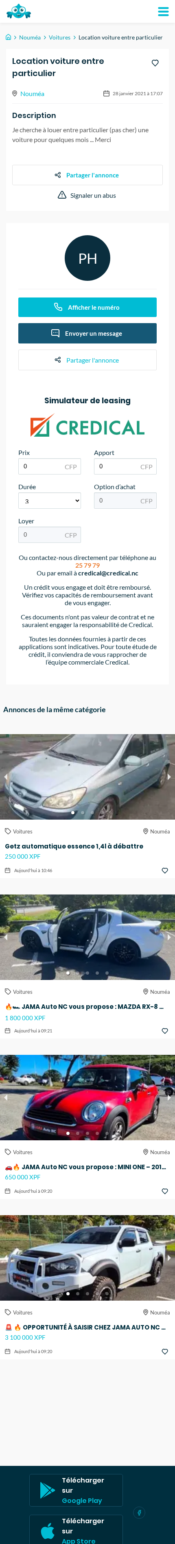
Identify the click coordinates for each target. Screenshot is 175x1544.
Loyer (26, 521)
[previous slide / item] (5, 777)
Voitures (59, 37)
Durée (27, 486)
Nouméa (30, 37)
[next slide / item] (169, 777)
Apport (104, 452)
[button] (72, 812)
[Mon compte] (163, 11)
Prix (24, 452)
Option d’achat (115, 486)
